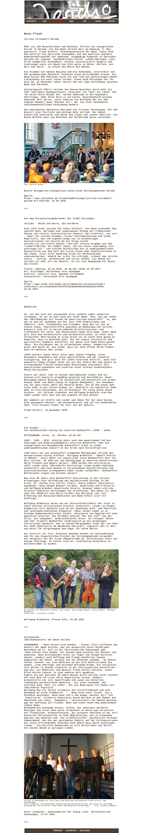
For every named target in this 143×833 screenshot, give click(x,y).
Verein (98, 21)
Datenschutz (71, 831)
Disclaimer (85, 831)
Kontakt (111, 21)
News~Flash (58, 21)
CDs (84, 21)
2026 (45, 21)
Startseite (31, 21)
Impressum (57, 831)
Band (71, 21)
